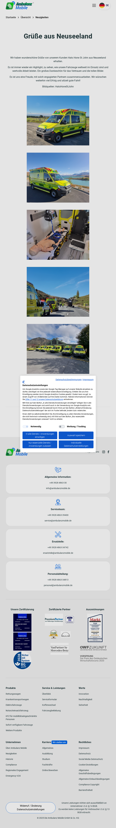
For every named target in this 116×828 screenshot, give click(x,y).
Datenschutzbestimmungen (69, 379)
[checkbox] (26, 426)
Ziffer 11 (28, 399)
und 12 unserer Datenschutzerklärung (47, 399)
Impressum (88, 379)
